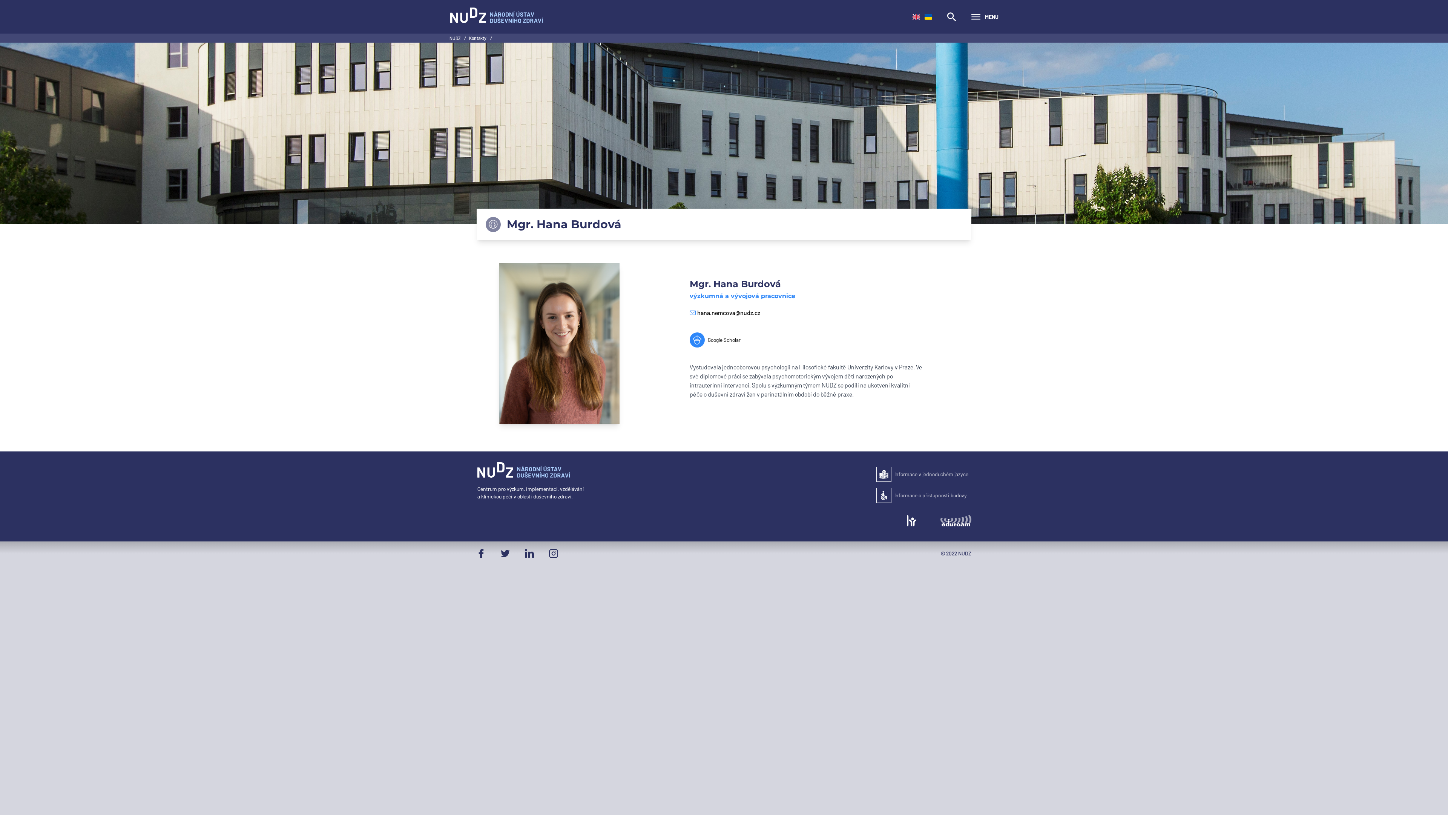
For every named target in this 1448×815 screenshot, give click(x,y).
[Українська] (928, 17)
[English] (916, 17)
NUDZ (455, 38)
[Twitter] (505, 553)
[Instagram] (553, 553)
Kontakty (478, 38)
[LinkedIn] (529, 553)
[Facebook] (481, 553)
